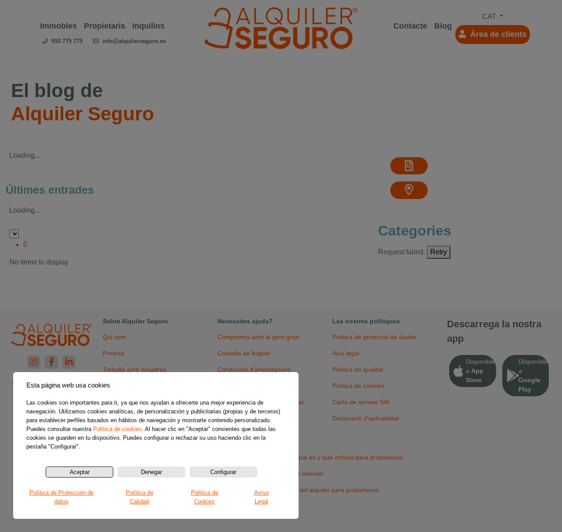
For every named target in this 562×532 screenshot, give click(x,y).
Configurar (223, 472)
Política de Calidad (139, 497)
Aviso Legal (261, 497)
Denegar (151, 472)
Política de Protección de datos (61, 497)
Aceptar (80, 472)
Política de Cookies (204, 497)
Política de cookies (117, 429)
